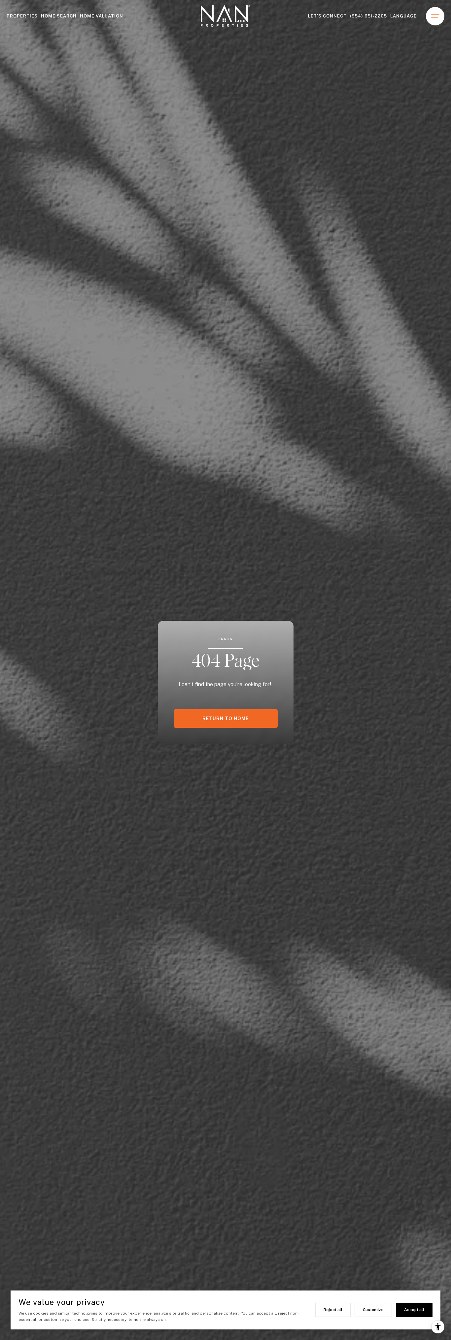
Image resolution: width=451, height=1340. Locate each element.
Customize (373, 1309)
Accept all (414, 1309)
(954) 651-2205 (368, 16)
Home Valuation (101, 16)
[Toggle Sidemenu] (435, 16)
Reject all (333, 1309)
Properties (22, 16)
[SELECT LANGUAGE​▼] (405, 16)
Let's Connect (327, 16)
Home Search (59, 16)
